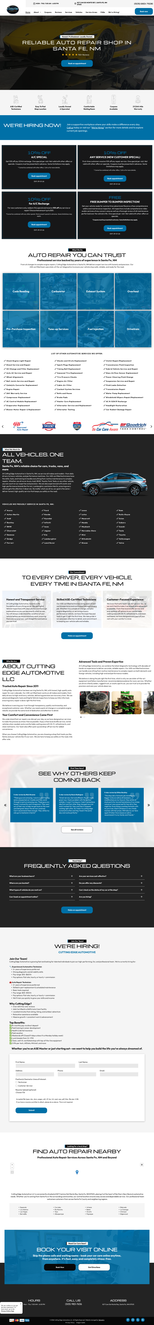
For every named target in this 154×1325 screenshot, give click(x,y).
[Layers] (141, 1164)
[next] (151, 426)
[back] (2, 426)
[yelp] (138, 1320)
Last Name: (83, 1062)
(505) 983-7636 (143, 3)
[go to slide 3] (84, 717)
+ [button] (12, 1164)
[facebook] (128, 1320)
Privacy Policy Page (7, 1311)
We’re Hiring (98, 127)
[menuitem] (29, 12)
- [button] (12, 1167)
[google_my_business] (143, 1320)
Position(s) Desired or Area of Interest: (31, 1079)
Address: (19, 1070)
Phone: (60, 1070)
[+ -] (77, 1174)
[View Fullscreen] (12, 1172)
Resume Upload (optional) (26, 1090)
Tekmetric (101, 1320)
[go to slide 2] (82, 717)
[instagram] (133, 1320)
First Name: (20, 1062)
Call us (70, 127)
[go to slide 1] (80, 717)
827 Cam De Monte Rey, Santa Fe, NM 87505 (92, 4)
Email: (102, 1070)
